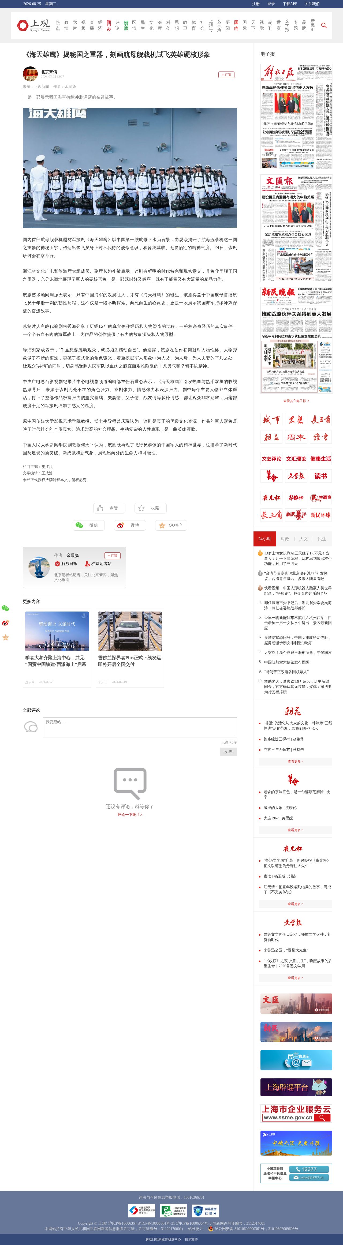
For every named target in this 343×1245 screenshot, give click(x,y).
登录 (271, 4)
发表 (228, 752)
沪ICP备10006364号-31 (156, 1223)
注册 (256, 4)
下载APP (290, 4)
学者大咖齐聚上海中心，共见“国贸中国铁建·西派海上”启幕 (55, 661)
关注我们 (312, 4)
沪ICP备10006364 (122, 1223)
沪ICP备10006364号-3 (193, 1223)
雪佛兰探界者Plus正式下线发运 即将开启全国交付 (129, 661)
